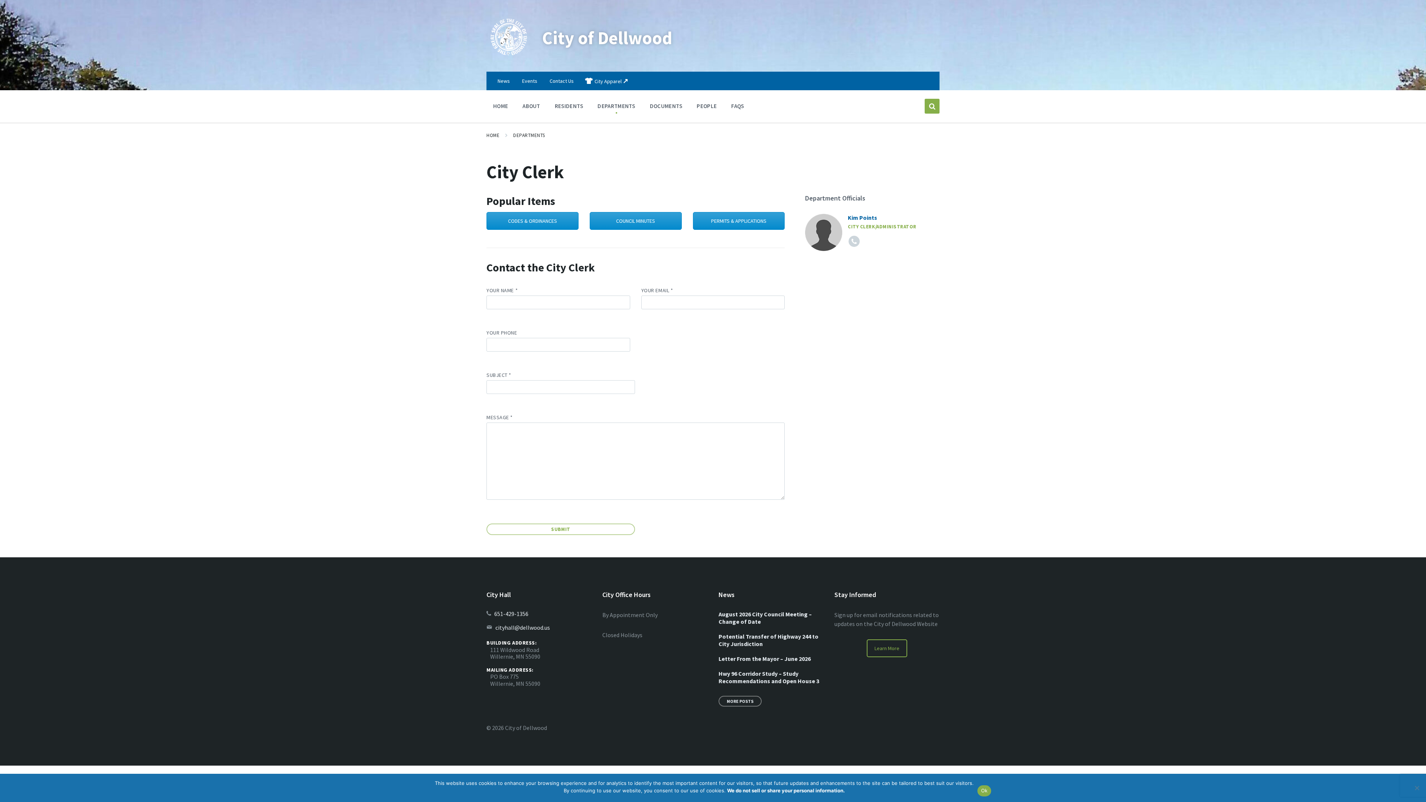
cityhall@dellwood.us (522, 627)
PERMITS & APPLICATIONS (738, 221)
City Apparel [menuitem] (608, 81)
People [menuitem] (707, 106)
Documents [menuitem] (666, 106)
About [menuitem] (531, 106)
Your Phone (501, 332)
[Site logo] (508, 57)
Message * (499, 417)
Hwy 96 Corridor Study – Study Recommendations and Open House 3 (769, 677)
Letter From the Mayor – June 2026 (765, 658)
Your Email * (657, 290)
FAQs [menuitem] (737, 106)
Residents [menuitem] (569, 106)
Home (492, 135)
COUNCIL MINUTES (635, 221)
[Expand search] (932, 106)
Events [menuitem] (529, 81)
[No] (1416, 788)
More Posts (740, 701)
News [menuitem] (504, 81)
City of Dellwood (607, 38)
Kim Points (862, 217)
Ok (984, 790)
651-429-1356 (511, 613)
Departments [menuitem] (616, 106)
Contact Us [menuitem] (562, 81)
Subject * (498, 375)
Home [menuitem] (500, 106)
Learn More (887, 648)
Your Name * (502, 290)
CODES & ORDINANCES (532, 221)
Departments (529, 135)
